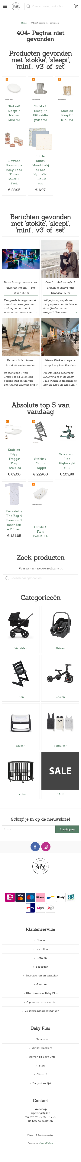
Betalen (42, 958)
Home (24, 22)
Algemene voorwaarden (41, 1002)
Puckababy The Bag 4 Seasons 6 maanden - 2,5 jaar (14, 511)
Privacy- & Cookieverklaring (40, 1135)
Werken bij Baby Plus (41, 1056)
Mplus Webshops (46, 1143)
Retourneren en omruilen (42, 975)
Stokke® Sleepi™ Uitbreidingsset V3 (40, 101)
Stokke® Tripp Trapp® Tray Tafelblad (14, 450)
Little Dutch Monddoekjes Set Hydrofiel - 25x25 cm (40, 161)
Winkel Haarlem (41, 1048)
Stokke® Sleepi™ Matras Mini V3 (14, 101)
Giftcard (42, 1074)
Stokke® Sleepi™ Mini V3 (67, 101)
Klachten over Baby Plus (42, 993)
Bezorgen (42, 966)
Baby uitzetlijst (41, 1083)
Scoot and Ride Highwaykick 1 (67, 450)
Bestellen (42, 949)
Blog (42, 1065)
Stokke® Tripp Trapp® (40, 450)
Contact (42, 940)
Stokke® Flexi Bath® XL (40, 511)
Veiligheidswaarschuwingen (41, 1011)
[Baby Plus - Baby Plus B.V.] (17, 6)
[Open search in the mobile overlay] (47, 6)
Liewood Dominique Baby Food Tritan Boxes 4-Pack (14, 161)
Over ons (42, 1039)
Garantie (41, 984)
